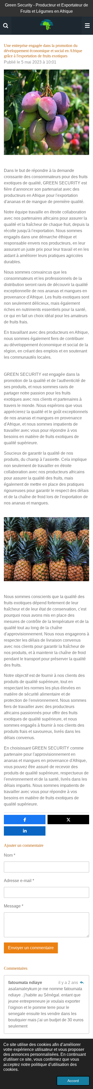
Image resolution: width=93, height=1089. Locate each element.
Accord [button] (73, 1081)
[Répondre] (82, 982)
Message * (13, 906)
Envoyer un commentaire (31, 948)
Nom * (9, 855)
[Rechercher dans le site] (5, 26)
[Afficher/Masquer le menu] (87, 26)
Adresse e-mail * (19, 880)
